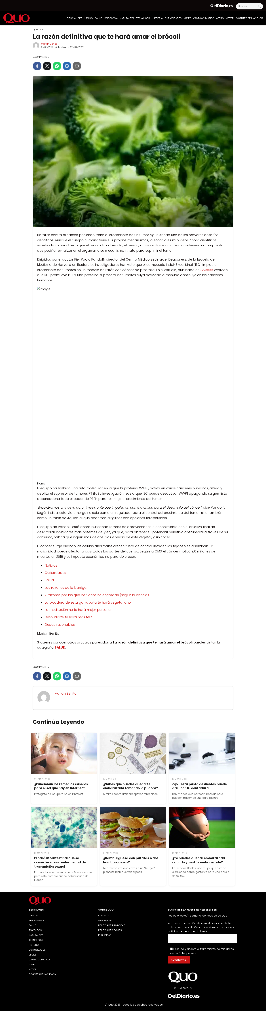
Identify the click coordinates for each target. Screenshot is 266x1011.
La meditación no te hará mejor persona (78, 609)
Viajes (187, 18)
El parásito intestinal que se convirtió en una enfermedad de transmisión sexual (60, 862)
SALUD (98, 18)
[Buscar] (259, 6)
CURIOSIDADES (173, 18)
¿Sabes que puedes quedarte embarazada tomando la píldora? (130, 786)
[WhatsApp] (57, 66)
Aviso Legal (105, 920)
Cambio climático (203, 18)
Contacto (104, 915)
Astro (220, 18)
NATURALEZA (127, 18)
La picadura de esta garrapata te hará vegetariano (88, 602)
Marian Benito (49, 44)
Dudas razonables (60, 624)
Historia (158, 18)
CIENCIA (71, 18)
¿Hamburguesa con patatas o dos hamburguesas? (131, 860)
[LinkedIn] (67, 66)
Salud (49, 580)
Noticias (51, 565)
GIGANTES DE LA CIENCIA (249, 18)
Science (206, 270)
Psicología (111, 18)
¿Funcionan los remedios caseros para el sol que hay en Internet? (61, 786)
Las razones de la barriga (66, 587)
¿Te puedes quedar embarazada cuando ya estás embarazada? (198, 860)
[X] (47, 66)
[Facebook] (37, 66)
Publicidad (104, 935)
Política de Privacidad (111, 925)
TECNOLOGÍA (143, 18)
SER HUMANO (85, 18)
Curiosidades (55, 572)
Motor (230, 18)
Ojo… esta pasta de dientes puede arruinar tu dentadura (199, 786)
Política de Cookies (110, 930)
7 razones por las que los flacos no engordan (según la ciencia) (97, 595)
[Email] (77, 66)
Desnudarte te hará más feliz (68, 617)
